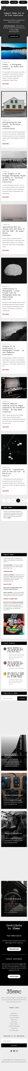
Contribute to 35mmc (14, 1017)
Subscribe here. (8, 571)
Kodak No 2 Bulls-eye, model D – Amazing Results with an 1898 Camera (15, 675)
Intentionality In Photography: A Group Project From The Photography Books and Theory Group (11, 293)
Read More (5, 84)
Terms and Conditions (14, 1030)
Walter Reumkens (13, 648)
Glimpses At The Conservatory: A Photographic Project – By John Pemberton (13, 349)
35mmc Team (14, 1019)
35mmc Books (14, 1022)
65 (23, 500)
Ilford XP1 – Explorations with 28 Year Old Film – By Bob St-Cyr (13, 472)
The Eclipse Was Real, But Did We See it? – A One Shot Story (15, 651)
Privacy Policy (14, 1028)
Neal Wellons (12, 673)
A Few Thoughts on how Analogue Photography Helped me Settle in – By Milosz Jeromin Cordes (14, 177)
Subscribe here (14, 949)
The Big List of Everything (14, 1026)
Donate (23, 2)
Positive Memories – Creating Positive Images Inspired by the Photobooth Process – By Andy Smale (13, 407)
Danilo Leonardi (13, 662)
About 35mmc (14, 1013)
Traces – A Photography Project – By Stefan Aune (12, 65)
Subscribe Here (14, 36)
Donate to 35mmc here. (11, 599)
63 (13, 500)
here (9, 518)
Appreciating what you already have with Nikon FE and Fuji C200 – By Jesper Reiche (13, 230)
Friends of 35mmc (14, 1024)
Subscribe (14, 2)
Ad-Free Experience (14, 1015)
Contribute (5, 2)
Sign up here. (7, 584)
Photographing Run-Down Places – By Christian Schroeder (11, 124)
